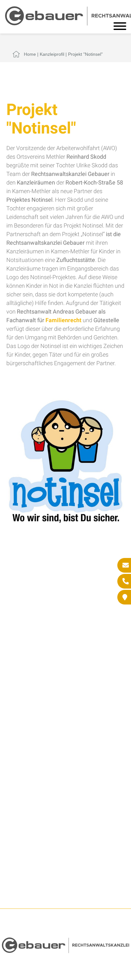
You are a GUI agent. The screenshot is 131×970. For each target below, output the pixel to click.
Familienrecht (63, 320)
